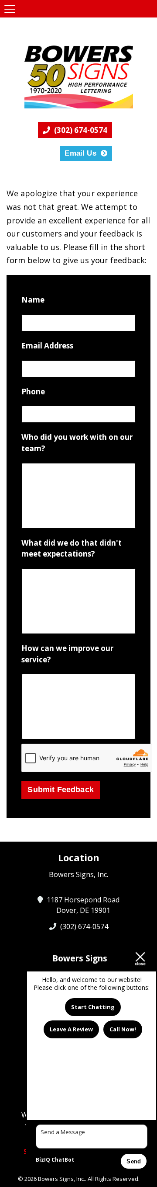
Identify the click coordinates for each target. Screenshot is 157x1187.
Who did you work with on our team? (77, 442)
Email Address (47, 346)
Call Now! (122, 1029)
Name (32, 300)
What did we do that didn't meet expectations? (71, 548)
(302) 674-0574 (79, 130)
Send (133, 1161)
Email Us (80, 153)
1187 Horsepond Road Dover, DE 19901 (83, 905)
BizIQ (43, 1159)
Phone (33, 391)
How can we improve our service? (67, 654)
